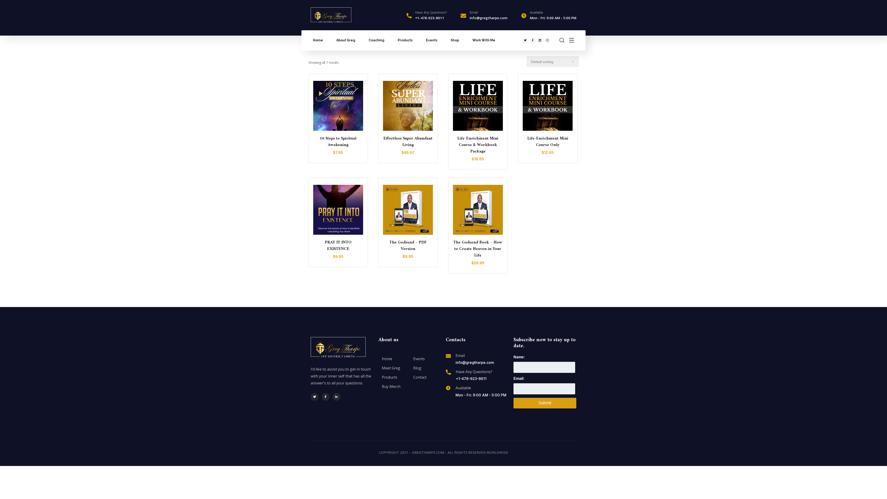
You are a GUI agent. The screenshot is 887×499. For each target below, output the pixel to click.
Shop (455, 40)
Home (318, 40)
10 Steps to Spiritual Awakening (338, 142)
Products (405, 40)
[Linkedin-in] (336, 397)
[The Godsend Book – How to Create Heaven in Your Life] (478, 210)
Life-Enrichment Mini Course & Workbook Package (477, 145)
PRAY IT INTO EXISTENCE (338, 246)
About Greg (345, 40)
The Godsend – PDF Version (408, 246)
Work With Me (483, 40)
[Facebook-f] (532, 40)
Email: (518, 378)
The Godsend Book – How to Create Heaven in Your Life (477, 249)
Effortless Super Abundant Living (407, 142)
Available (463, 387)
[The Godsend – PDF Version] (408, 210)
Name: (519, 357)
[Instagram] (547, 40)
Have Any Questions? (431, 12)
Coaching (376, 40)
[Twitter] (525, 40)
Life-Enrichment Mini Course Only (547, 142)
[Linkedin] (540, 40)
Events (431, 40)
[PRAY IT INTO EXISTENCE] (338, 210)
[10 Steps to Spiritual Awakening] (338, 106)
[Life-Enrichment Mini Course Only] (548, 106)
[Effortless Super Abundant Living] (408, 106)
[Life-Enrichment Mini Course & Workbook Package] (478, 106)
